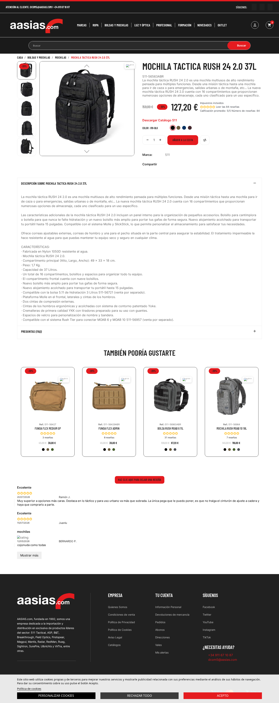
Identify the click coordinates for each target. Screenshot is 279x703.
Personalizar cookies (56, 696)
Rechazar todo (139, 696)
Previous (14, 414)
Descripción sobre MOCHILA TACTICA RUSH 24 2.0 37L (54, 183)
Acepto (223, 696)
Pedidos (160, 622)
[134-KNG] (47, 449)
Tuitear (173, 164)
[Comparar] (205, 140)
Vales (158, 645)
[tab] (139, 184)
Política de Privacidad (121, 622)
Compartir (167, 164)
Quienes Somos (117, 607)
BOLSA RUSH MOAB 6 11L (170, 428)
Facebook (209, 607)
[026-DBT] (175, 449)
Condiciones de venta (121, 614)
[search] (238, 45)
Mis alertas (162, 652)
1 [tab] (138, 465)
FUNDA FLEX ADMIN (109, 428)
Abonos (160, 629)
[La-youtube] (254, 7)
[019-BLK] (43, 449)
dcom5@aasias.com (41, 7)
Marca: (147, 155)
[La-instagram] (262, 7)
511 (167, 155)
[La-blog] (270, 7)
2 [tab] (141, 465)
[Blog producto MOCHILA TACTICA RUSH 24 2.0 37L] (37, 167)
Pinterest (179, 164)
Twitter (207, 614)
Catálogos (114, 645)
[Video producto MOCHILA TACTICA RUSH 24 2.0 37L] (24, 167)
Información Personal (168, 607)
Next (265, 414)
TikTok (207, 637)
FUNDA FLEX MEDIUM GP (48, 428)
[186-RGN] (52, 449)
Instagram (209, 629)
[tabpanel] (47, 414)
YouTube (208, 622)
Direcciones (162, 637)
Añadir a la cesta (183, 140)
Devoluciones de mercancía (172, 614)
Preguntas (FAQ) (31, 331)
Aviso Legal (115, 637)
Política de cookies (29, 688)
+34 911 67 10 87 (62, 7)
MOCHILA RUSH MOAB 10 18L (232, 428)
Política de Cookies (120, 629)
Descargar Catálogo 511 (159, 120)
